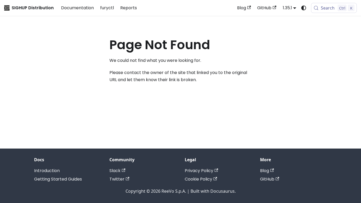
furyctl (107, 8)
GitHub (264, 8)
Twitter (116, 179)
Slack (115, 171)
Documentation (77, 8)
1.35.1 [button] (287, 8)
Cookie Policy (198, 179)
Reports (128, 8)
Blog (241, 8)
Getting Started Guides (58, 179)
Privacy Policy (199, 171)
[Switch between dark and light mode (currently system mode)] (303, 8)
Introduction (47, 171)
